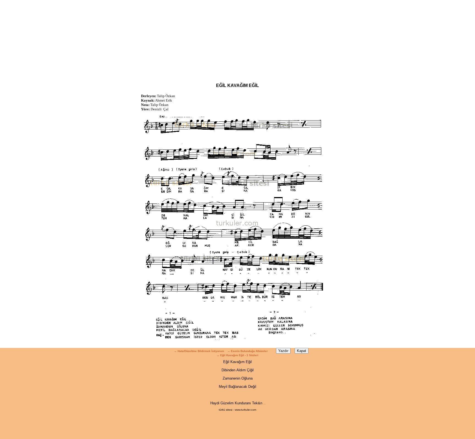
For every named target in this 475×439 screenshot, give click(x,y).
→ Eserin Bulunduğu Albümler (248, 351)
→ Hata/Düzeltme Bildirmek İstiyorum (199, 351)
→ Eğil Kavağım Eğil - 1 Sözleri (237, 355)
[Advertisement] (237, 38)
